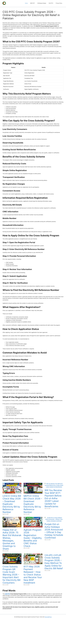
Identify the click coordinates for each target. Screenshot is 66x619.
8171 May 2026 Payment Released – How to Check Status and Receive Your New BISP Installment (33, 574)
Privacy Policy (59, 3)
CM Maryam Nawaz (41, 3)
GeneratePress (48, 617)
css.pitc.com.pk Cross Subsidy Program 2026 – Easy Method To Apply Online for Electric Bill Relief (54, 562)
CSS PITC (51, 3)
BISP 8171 (32, 3)
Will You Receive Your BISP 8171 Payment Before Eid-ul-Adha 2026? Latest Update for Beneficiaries (53, 498)
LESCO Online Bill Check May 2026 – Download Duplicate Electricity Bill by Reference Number (12, 504)
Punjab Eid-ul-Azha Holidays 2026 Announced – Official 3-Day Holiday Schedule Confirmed (54, 531)
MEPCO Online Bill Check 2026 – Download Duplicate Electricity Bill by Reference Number (33, 504)
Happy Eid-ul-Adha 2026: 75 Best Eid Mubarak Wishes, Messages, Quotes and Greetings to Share (12, 539)
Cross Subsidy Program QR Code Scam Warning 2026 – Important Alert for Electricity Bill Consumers (11, 574)
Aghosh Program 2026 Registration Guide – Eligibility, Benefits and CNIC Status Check (33, 537)
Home (26, 3)
